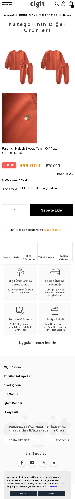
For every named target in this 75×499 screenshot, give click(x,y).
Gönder (61, 440)
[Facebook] (22, 463)
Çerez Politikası (50, 486)
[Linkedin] (53, 463)
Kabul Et (23, 493)
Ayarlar (51, 493)
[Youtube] (32, 463)
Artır (22, 210)
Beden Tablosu (65, 173)
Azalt (7, 210)
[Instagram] (43, 463)
